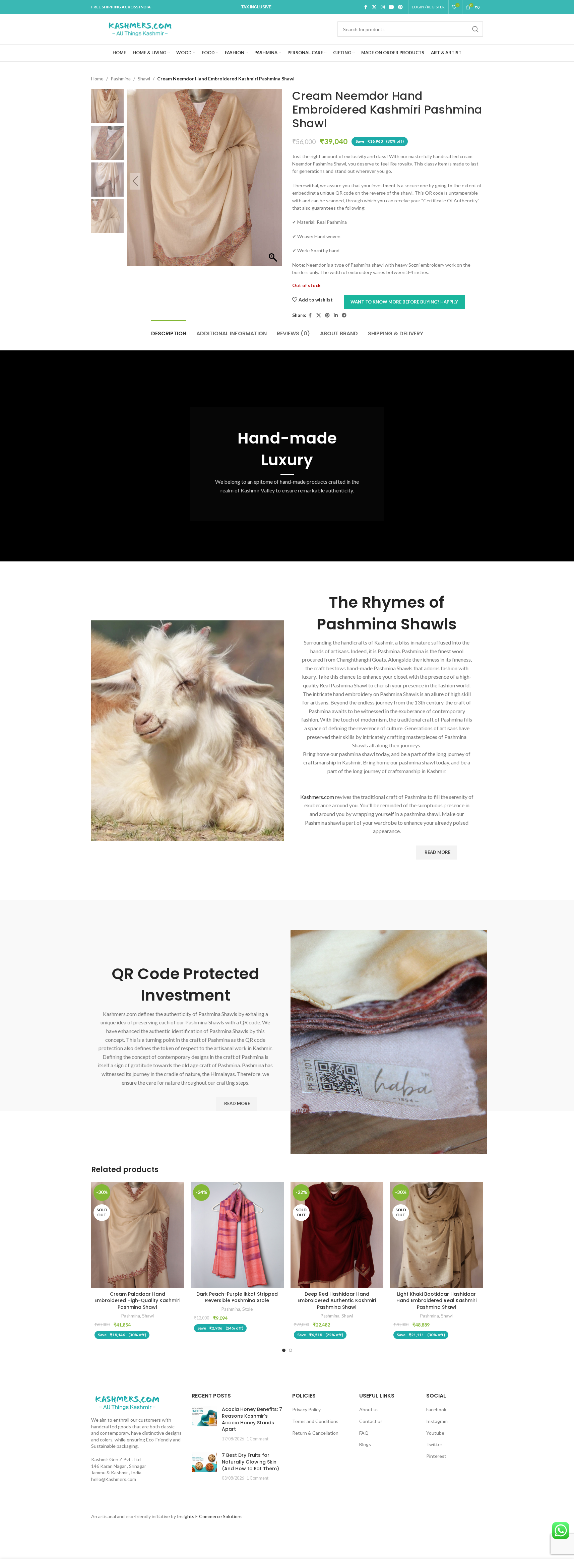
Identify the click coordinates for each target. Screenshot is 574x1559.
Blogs (365, 1444)
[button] (274, 181)
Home (97, 78)
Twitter (434, 1444)
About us (369, 1409)
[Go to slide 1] (283, 1350)
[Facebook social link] (366, 7)
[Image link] (127, 1402)
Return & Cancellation (315, 1433)
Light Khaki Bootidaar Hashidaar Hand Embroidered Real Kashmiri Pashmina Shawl (436, 1300)
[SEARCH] (475, 29)
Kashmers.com (317, 797)
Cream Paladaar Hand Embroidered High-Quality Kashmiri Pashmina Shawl (137, 1300)
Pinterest (436, 1456)
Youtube (435, 1433)
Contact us (371, 1421)
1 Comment (257, 1438)
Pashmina (121, 78)
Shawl (144, 78)
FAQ (364, 1433)
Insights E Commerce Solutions (210, 1516)
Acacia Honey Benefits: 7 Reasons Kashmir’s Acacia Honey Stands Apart (252, 1419)
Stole (247, 1309)
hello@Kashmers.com (113, 1479)
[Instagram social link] (383, 7)
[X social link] (374, 7)
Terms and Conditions (315, 1421)
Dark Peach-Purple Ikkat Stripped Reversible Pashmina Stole (237, 1297)
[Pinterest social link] (400, 7)
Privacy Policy (306, 1409)
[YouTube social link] (391, 7)
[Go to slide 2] (290, 1350)
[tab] (168, 330)
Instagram (437, 1421)
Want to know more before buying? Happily (404, 301)
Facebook (436, 1409)
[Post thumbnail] (204, 1424)
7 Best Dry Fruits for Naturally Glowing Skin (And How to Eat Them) (250, 1462)
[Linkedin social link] (336, 315)
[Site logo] (140, 28)
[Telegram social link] (344, 315)
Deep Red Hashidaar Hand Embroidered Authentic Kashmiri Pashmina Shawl (337, 1300)
